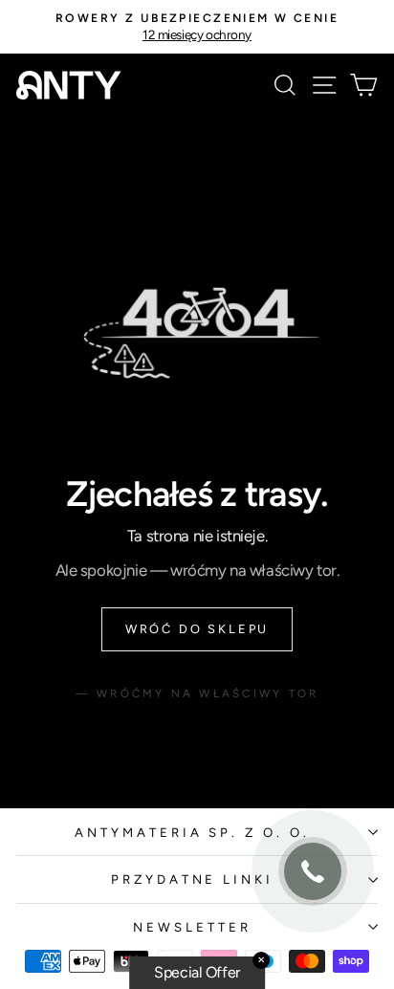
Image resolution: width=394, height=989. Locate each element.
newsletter (192, 926)
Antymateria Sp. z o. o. (192, 832)
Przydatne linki (192, 879)
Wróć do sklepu (197, 629)
